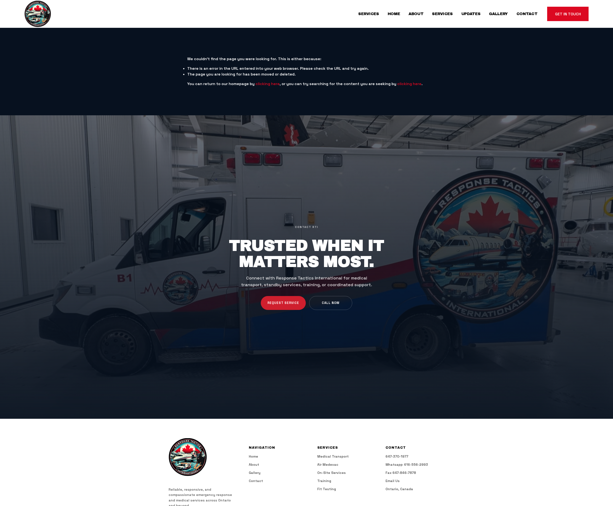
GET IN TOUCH (568, 14)
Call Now (331, 303)
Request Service (283, 303)
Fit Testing (326, 489)
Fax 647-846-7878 (401, 473)
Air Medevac (327, 465)
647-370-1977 (397, 456)
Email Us (393, 481)
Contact (527, 14)
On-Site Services (331, 473)
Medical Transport (333, 456)
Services (368, 14)
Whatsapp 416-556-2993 (407, 465)
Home (394, 14)
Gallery (498, 14)
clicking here (267, 83)
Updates (471, 14)
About (416, 14)
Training (324, 481)
